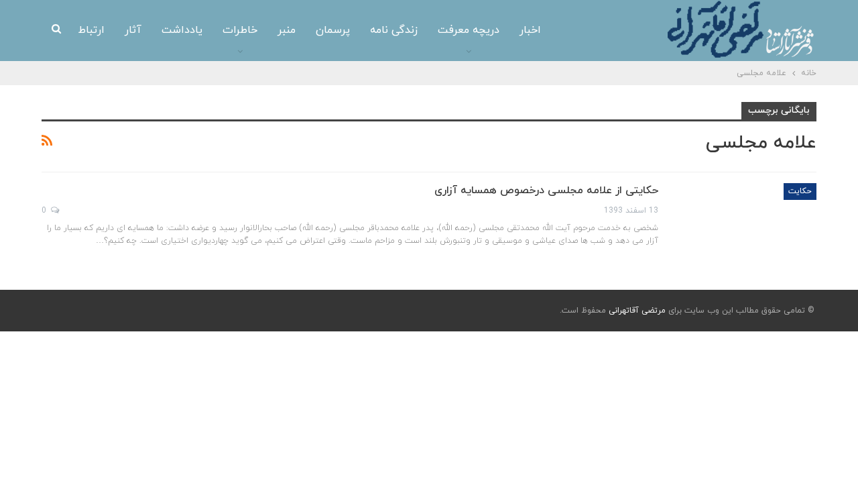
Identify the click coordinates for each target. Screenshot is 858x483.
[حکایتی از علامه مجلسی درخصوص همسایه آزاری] (746, 228)
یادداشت (182, 30)
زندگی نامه (394, 30)
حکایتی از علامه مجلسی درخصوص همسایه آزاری (546, 190)
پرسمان (333, 30)
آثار (133, 30)
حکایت (800, 191)
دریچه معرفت (468, 30)
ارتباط (91, 30)
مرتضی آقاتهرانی (637, 310)
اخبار (530, 30)
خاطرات (240, 30)
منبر (287, 30)
